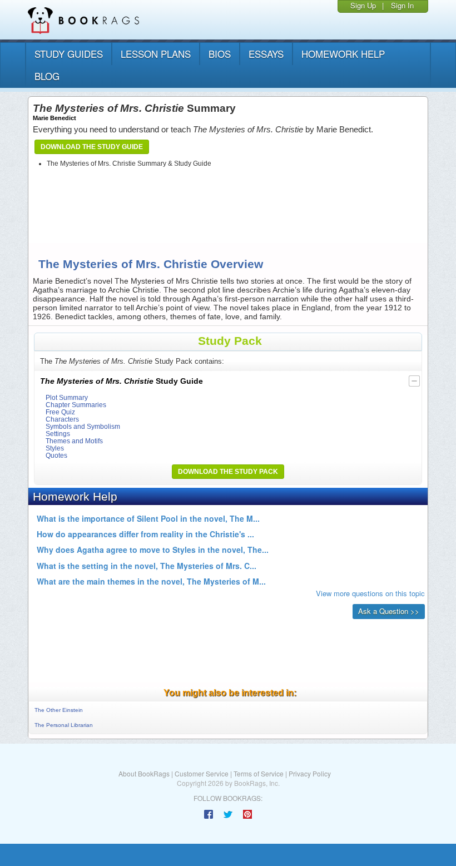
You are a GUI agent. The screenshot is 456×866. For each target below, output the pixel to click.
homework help (343, 54)
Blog (47, 76)
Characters (62, 419)
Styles (55, 448)
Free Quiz (60, 411)
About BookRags (144, 773)
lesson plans (156, 54)
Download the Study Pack (228, 472)
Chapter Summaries (76, 404)
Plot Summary (67, 397)
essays (266, 54)
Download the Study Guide (92, 147)
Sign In (402, 5)
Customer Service (202, 773)
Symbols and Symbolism (83, 426)
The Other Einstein (58, 710)
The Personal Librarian (63, 725)
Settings (58, 433)
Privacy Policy (310, 773)
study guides (68, 54)
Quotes (56, 455)
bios (220, 54)
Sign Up (363, 5)
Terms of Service (259, 773)
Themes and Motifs (74, 440)
